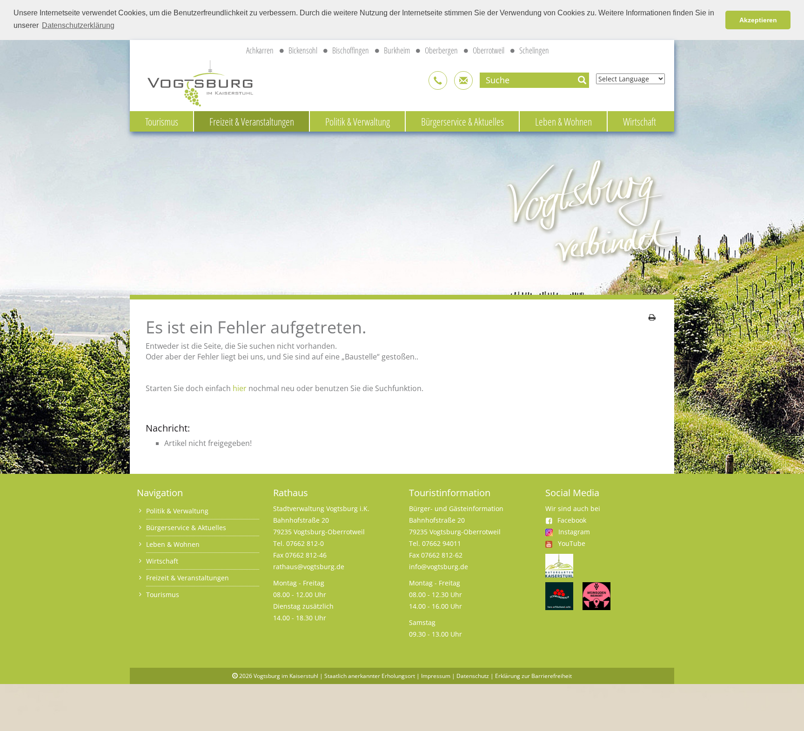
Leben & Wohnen (563, 121)
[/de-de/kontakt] (438, 80)
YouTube (571, 543)
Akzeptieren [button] (758, 20)
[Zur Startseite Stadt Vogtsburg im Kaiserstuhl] (195, 81)
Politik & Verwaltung (357, 121)
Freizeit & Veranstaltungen (251, 121)
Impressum (435, 676)
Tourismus (161, 121)
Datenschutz (472, 676)
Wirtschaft (639, 121)
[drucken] (652, 317)
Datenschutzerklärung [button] (78, 25)
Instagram (574, 531)
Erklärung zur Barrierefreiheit (533, 676)
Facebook (571, 520)
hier (240, 388)
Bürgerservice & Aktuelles (462, 121)
